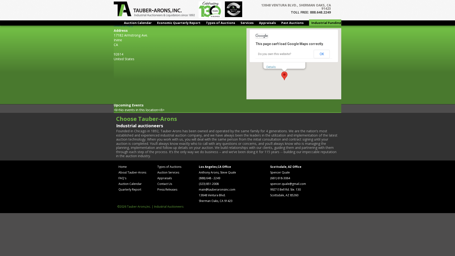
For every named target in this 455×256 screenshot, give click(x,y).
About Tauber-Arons (132, 172)
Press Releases (167, 189)
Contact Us (164, 184)
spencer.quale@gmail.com (288, 184)
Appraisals (267, 23)
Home (122, 167)
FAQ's (122, 178)
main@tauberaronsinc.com (217, 189)
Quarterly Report (129, 189)
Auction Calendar (138, 23)
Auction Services (168, 172)
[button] (284, 75)
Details (271, 67)
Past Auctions (292, 23)
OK (322, 54)
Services (247, 23)
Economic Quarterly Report (178, 23)
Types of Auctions (220, 23)
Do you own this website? (274, 54)
